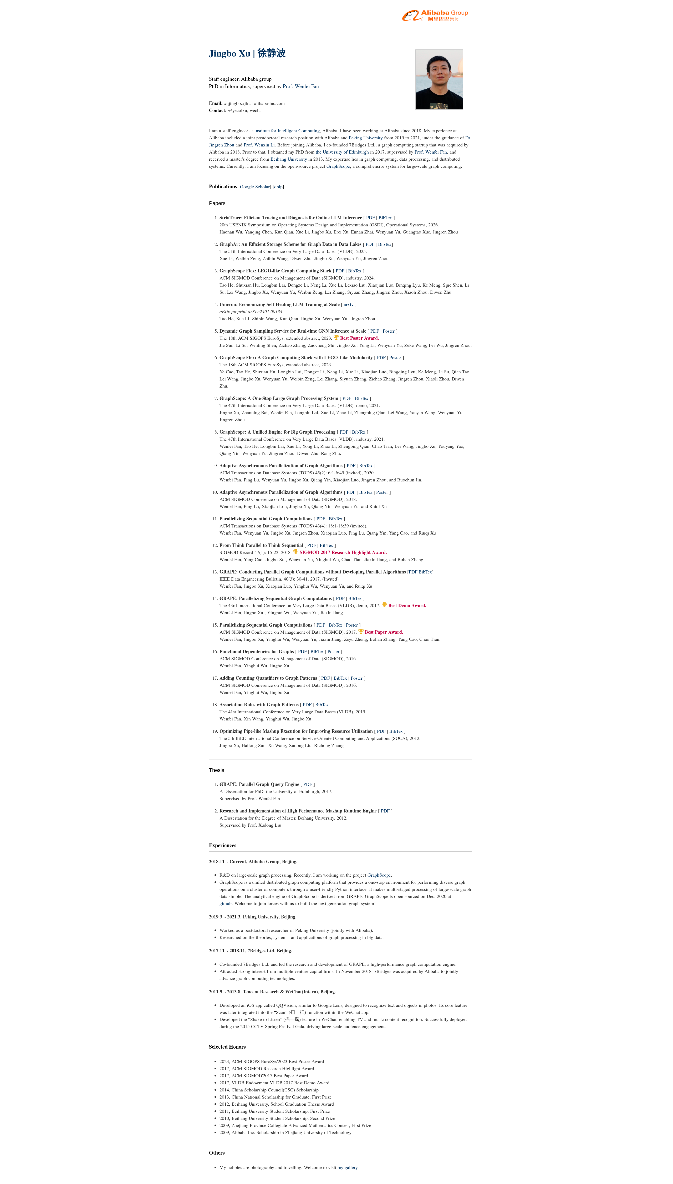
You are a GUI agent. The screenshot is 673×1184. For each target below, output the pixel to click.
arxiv (349, 304)
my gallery (348, 1167)
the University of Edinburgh (342, 152)
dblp (278, 186)
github (226, 903)
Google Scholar (255, 186)
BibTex (385, 217)
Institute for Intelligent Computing (287, 130)
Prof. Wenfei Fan (301, 86)
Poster (389, 331)
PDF (370, 217)
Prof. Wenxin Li (259, 144)
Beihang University (289, 159)
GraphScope (338, 166)
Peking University (366, 137)
